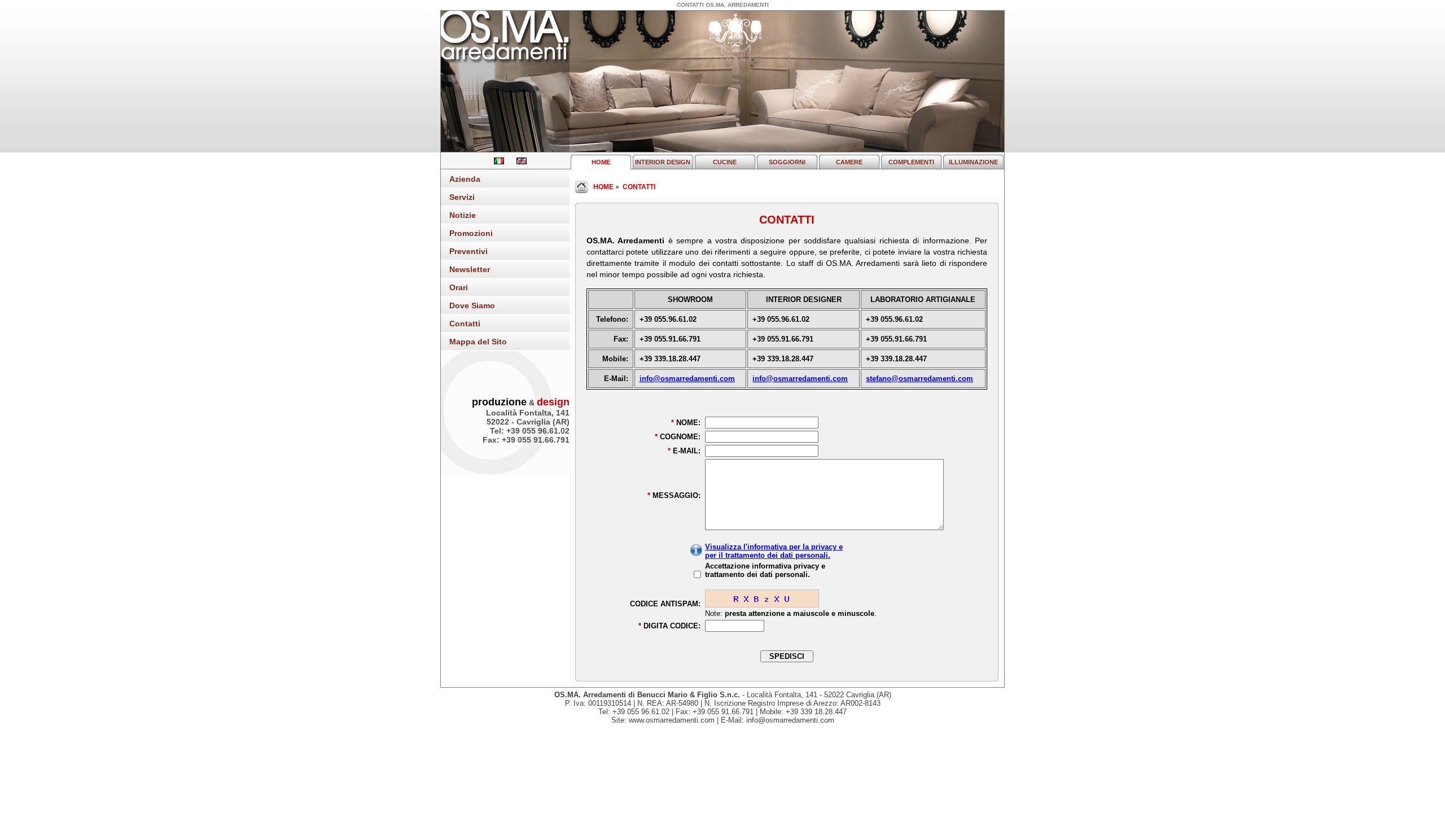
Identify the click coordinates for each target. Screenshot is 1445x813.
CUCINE (725, 162)
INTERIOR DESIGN (662, 162)
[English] (516, 162)
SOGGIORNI (787, 162)
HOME (601, 162)
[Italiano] (495, 162)
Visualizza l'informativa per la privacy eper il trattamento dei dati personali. (774, 551)
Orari (458, 287)
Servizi (462, 197)
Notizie (462, 215)
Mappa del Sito (478, 341)
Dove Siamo (472, 305)
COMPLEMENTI (911, 162)
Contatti (464, 323)
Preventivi (468, 251)
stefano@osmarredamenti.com (919, 378)
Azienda (464, 178)
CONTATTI (639, 187)
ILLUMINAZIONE (973, 162)
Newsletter (469, 269)
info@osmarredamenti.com (687, 378)
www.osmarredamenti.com (672, 720)
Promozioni (471, 233)
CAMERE (849, 162)
